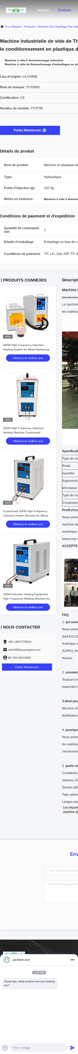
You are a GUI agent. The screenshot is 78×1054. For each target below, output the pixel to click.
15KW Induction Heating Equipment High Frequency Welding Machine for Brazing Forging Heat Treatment (26, 599)
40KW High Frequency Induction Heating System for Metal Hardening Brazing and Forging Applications (26, 349)
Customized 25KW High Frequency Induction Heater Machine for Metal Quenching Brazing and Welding (25, 516)
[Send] (72, 1047)
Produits (64, 10)
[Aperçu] (16, 10)
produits (29, 26)
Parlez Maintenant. (28, 130)
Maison (43, 10)
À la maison (13, 26)
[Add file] (5, 1047)
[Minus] (72, 959)
